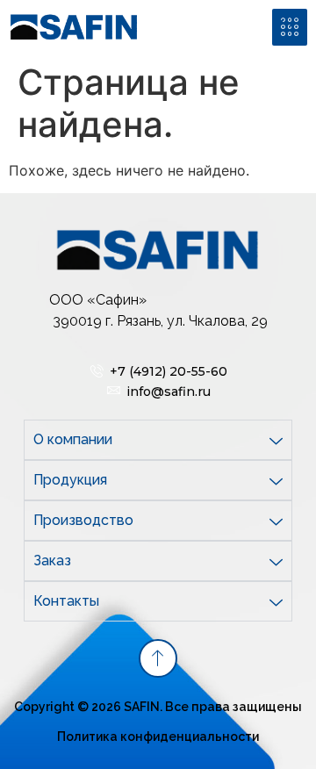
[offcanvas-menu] (289, 27)
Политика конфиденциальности (158, 736)
